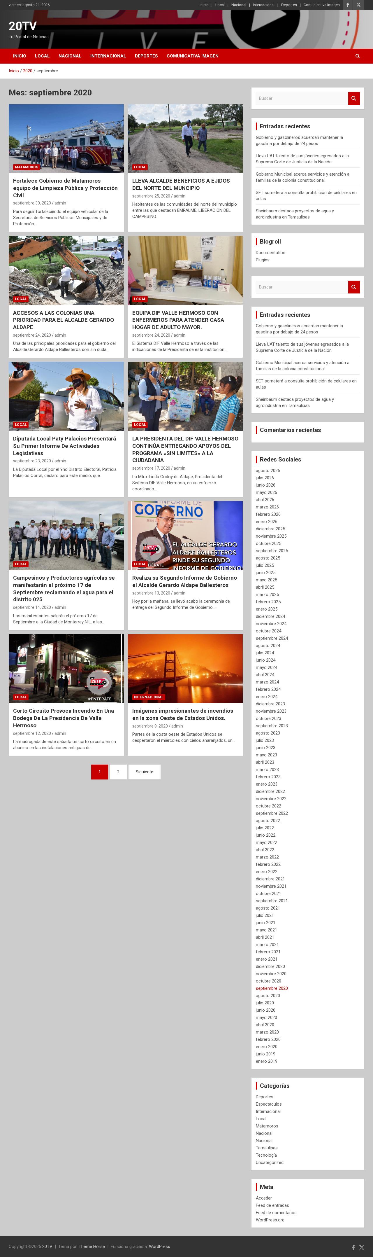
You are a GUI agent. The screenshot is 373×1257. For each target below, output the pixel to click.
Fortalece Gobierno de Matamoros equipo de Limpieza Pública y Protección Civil (65, 187)
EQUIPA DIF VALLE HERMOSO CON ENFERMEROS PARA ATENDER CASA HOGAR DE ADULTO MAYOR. (178, 320)
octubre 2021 (268, 893)
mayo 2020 (266, 1017)
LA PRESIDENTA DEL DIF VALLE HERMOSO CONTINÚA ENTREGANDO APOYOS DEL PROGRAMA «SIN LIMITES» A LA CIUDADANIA (185, 449)
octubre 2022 (268, 806)
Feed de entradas (272, 1205)
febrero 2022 (268, 864)
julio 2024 (265, 652)
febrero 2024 (268, 689)
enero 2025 (266, 609)
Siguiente (144, 772)
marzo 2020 (267, 1032)
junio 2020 (265, 1010)
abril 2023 (265, 762)
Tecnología (266, 1155)
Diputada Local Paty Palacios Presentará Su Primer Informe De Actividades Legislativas (64, 445)
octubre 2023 (268, 718)
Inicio (204, 5)
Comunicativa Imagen (322, 5)
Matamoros (26, 167)
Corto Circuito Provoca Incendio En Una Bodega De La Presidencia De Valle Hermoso (63, 717)
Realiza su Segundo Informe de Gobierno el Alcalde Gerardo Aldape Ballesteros (184, 581)
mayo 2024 (266, 667)
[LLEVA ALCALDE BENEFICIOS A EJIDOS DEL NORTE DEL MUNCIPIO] (185, 138)
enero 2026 (266, 521)
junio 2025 (265, 572)
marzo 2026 (267, 507)
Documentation (270, 252)
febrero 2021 (268, 951)
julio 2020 (265, 1003)
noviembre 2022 (271, 798)
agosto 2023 (268, 733)
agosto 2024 (268, 645)
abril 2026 (265, 499)
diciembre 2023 (270, 704)
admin (60, 203)
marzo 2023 (267, 769)
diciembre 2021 (270, 879)
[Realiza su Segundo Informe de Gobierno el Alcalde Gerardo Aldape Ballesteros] (185, 535)
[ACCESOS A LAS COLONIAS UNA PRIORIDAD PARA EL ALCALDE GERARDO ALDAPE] (66, 270)
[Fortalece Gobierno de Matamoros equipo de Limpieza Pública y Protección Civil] (66, 138)
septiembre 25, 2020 (151, 196)
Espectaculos (269, 1104)
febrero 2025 (268, 601)
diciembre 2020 (270, 966)
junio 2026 (265, 485)
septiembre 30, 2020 (32, 203)
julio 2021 (265, 915)
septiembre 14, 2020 (32, 607)
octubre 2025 (268, 543)
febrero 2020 (268, 1039)
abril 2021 (265, 937)
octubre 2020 (268, 981)
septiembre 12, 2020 (32, 733)
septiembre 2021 (272, 900)
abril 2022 (265, 849)
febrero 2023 (268, 776)
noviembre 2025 (271, 536)
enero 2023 (266, 784)
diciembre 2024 (270, 616)
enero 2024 (266, 696)
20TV (23, 26)
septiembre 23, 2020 (32, 461)
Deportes (289, 5)
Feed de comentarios (276, 1212)
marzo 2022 (267, 857)
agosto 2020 (268, 995)
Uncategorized (270, 1162)
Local (220, 5)
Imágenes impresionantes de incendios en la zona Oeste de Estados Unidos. (182, 714)
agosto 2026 (268, 470)
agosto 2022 (268, 820)
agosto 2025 (268, 558)
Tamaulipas (267, 1148)
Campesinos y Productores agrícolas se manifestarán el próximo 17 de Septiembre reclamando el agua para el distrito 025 (64, 588)
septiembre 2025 (272, 550)
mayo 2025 (266, 580)
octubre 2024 (268, 631)
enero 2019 (266, 1061)
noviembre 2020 (271, 973)
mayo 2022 (266, 842)
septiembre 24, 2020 (32, 335)
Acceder (264, 1198)
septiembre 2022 (272, 813)
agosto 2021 (268, 908)
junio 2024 (265, 660)
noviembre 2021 (271, 886)
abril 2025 (265, 587)
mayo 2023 (266, 755)
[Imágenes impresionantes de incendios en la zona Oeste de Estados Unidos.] (185, 668)
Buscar (354, 98)
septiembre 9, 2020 (150, 726)
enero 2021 (266, 959)
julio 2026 (265, 477)
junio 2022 (265, 835)
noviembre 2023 (271, 711)
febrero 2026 (268, 514)
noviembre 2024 (271, 623)
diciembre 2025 (270, 529)
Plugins (263, 260)
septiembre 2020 (272, 988)
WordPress (159, 1246)
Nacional (238, 5)
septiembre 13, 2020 (151, 593)
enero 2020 (266, 1046)
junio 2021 (265, 922)
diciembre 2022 (270, 791)
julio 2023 (265, 740)
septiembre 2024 (272, 638)
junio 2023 (265, 747)
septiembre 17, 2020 (151, 468)
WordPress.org (270, 1220)
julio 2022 (265, 828)
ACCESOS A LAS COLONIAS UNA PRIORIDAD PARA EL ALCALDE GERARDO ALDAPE (63, 320)
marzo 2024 (267, 682)
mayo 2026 (266, 492)
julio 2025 (265, 565)
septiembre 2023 (272, 725)
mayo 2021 (266, 930)
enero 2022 (266, 871)
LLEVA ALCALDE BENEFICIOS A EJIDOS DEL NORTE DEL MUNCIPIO (181, 184)
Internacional (264, 5)
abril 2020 (265, 1024)
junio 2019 (265, 1054)
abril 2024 (265, 674)
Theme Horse (92, 1246)
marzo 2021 (267, 944)
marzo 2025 (267, 594)
